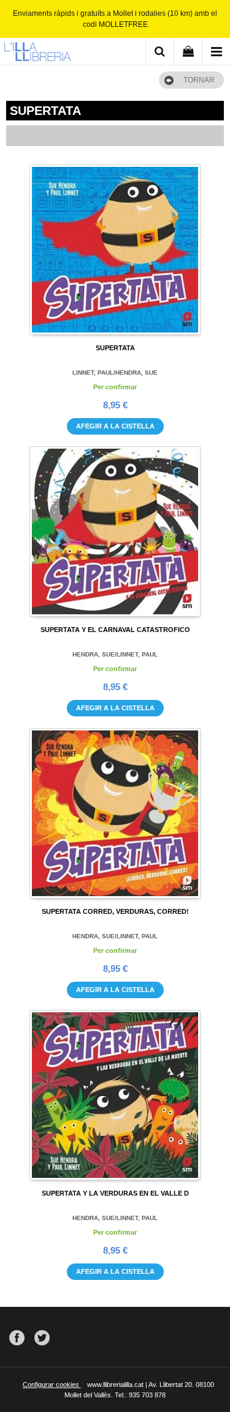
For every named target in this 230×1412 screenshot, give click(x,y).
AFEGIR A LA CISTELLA (115, 426)
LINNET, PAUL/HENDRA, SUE (115, 372)
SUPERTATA (115, 347)
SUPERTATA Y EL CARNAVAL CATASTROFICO (115, 629)
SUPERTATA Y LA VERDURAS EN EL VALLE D (115, 1193)
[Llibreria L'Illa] (37, 53)
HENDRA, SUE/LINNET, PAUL (115, 654)
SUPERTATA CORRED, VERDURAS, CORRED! (115, 911)
